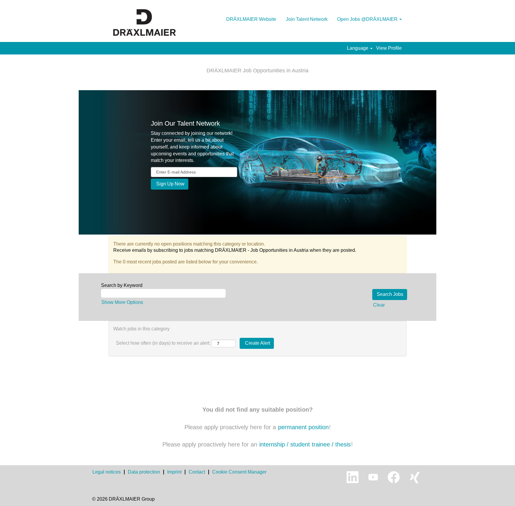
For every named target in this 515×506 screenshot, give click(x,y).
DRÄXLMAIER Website (251, 19)
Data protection (144, 471)
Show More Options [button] (122, 302)
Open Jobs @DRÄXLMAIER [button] (368, 19)
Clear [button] (379, 304)
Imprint (174, 471)
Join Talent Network (307, 19)
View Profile (389, 48)
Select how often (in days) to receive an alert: (163, 343)
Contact (197, 471)
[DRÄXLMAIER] (144, 22)
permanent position (303, 427)
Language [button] (358, 48)
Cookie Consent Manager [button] (239, 471)
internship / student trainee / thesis (305, 444)
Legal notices (106, 471)
